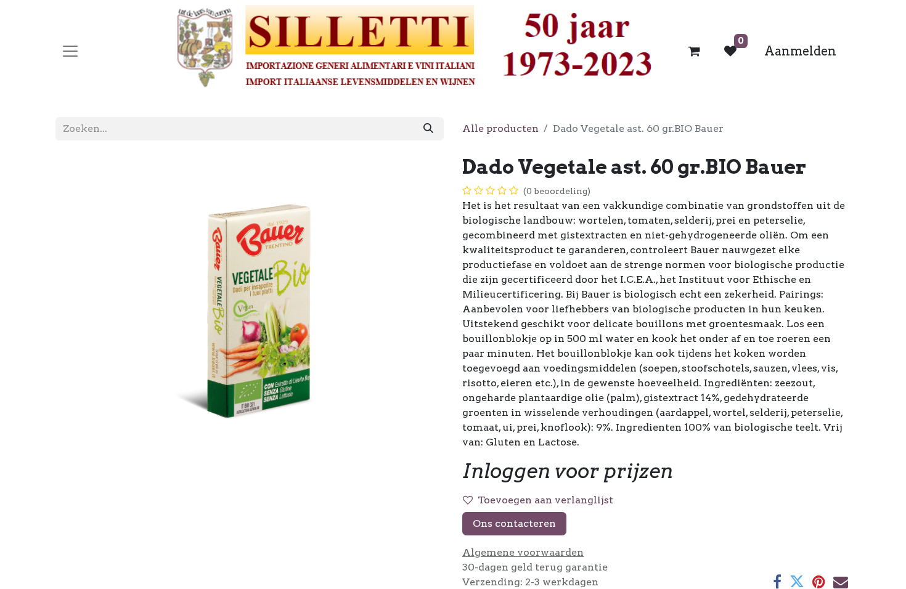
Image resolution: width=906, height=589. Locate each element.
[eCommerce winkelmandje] (694, 51)
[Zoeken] (428, 128)
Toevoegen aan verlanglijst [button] (545, 500)
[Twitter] (797, 581)
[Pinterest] (818, 581)
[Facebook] (777, 581)
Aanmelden (800, 51)
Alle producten (500, 128)
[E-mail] (840, 581)
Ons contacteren (514, 523)
